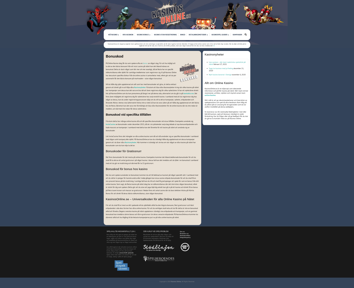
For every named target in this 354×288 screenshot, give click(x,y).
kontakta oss (188, 93)
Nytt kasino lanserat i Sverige (220, 74)
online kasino (210, 95)
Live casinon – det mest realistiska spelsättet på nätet (227, 63)
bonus (145, 63)
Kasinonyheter (140, 87)
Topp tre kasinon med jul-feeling (221, 68)
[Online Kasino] (171, 28)
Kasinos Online (176, 281)
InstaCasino (110, 124)
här (214, 46)
